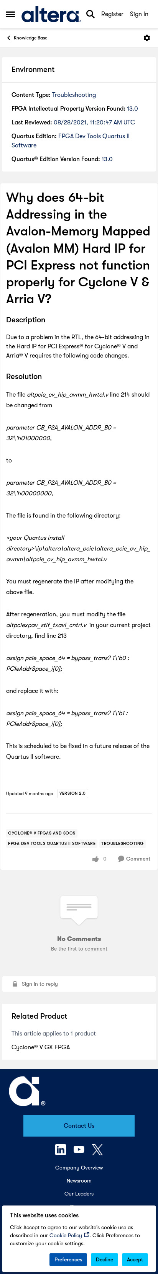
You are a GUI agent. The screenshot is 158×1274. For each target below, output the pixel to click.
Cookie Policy (65, 1235)
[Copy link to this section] (51, 321)
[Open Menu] (147, 38)
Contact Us (79, 1125)
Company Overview (79, 1168)
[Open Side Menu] (10, 14)
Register (112, 14)
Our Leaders (79, 1194)
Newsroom (79, 1181)
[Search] (90, 14)
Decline (104, 1259)
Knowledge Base (30, 38)
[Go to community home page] (51, 14)
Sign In (139, 14)
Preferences (68, 1259)
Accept (135, 1259)
